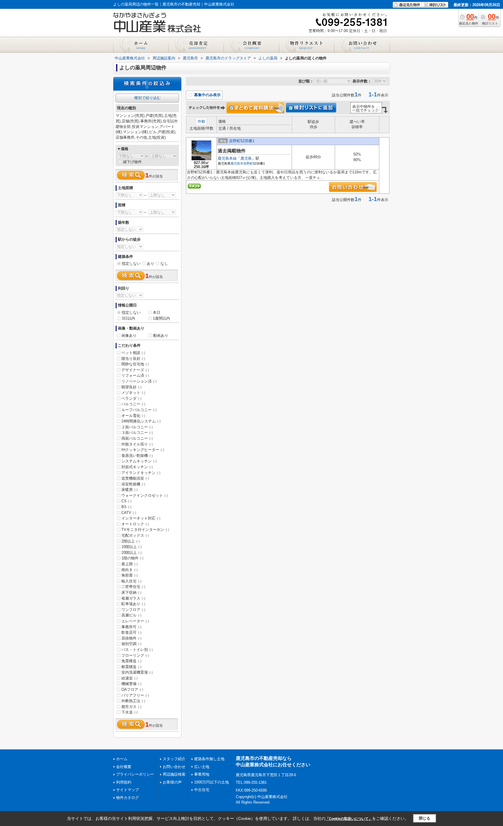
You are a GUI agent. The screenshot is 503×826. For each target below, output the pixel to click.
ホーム (121, 759)
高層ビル (131, 615)
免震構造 (131, 661)
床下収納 (131, 592)
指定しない (131, 263)
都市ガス (131, 707)
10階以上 (131, 547)
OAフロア (132, 689)
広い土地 (201, 767)
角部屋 (129, 575)
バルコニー (133, 404)
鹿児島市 (237, 163)
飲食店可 (131, 632)
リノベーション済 (139, 381)
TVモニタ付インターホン (145, 529)
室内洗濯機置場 (137, 672)
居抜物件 (131, 638)
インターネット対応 (140, 518)
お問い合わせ (174, 767)
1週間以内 (161, 318)
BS (126, 507)
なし (164, 263)
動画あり (160, 335)
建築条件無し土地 (209, 759)
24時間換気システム (141, 421)
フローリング (135, 655)
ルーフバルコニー (139, 410)
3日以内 (128, 318)
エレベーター (135, 621)
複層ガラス (133, 598)
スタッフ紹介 (174, 759)
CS (126, 501)
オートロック (135, 524)
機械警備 (131, 683)
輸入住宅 (131, 581)
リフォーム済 (135, 375)
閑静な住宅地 (135, 364)
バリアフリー (135, 695)
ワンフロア (133, 609)
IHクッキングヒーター (142, 450)
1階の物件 (132, 558)
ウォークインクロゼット (144, 495)
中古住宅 (201, 790)
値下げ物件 (132, 162)
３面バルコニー (137, 432)
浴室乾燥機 (133, 484)
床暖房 (129, 489)
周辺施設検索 (174, 774)
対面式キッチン (137, 467)
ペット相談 (133, 353)
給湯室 (129, 678)
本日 (156, 312)
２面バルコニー (137, 427)
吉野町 (248, 163)
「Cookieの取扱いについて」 (348, 819)
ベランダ (131, 398)
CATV (128, 512)
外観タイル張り (137, 444)
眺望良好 (131, 387)
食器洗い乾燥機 (137, 455)
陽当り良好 (133, 358)
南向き (129, 570)
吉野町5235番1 (241, 141)
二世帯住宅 (133, 586)
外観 (201, 121)
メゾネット (133, 392)
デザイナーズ (135, 370)
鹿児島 (246, 158)
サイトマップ (127, 790)
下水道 (129, 712)
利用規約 (123, 782)
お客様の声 (172, 782)
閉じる (424, 818)
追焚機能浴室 (135, 478)
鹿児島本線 (227, 158)
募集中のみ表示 (207, 95)
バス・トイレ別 (137, 649)
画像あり (129, 335)
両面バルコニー (137, 438)
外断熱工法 (133, 701)
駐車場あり (133, 604)
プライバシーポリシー (135, 774)
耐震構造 (131, 667)
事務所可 (131, 627)
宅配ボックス (135, 535)
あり (150, 263)
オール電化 (133, 415)
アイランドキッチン (140, 473)
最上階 (129, 564)
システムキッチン (139, 461)
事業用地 (201, 774)
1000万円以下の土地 (211, 782)
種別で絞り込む (147, 98)
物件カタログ (127, 797)
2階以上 (130, 541)
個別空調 (131, 644)
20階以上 (131, 552)
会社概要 (123, 767)
